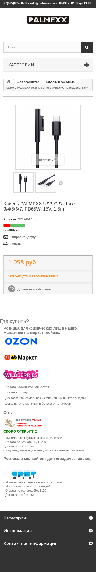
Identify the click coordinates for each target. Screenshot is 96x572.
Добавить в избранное (34, 289)
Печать (15, 244)
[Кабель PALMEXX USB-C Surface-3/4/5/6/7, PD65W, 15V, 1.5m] (23, 182)
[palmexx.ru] (48, 21)
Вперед (60, 183)
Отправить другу (23, 237)
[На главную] (8, 82)
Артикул (9, 219)
